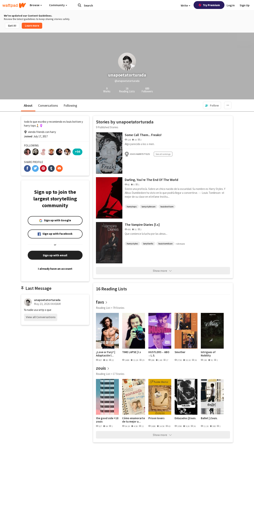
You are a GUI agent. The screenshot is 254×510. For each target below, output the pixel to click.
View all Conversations (40, 317)
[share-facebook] (27, 168)
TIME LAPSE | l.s (131, 352)
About (28, 105)
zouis (101, 368)
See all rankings (163, 154)
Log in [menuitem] (231, 5)
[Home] (14, 5)
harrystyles (132, 243)
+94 (77, 151)
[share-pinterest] (43, 168)
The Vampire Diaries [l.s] (142, 224)
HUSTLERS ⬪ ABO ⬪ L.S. (158, 353)
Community (57, 5)
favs (100, 302)
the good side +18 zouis (107, 420)
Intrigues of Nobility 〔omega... (208, 353)
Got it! (12, 25)
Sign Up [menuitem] (245, 5)
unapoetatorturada (47, 300)
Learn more (32, 25)
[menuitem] (212, 105)
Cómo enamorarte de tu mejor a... (133, 420)
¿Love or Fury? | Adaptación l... (105, 353)
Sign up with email (55, 255)
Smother (180, 352)
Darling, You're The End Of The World (151, 180)
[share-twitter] (35, 168)
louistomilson (165, 243)
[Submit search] (79, 5)
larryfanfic (148, 243)
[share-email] (59, 168)
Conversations (48, 105)
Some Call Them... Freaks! (143, 135)
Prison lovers (156, 418)
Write (184, 5)
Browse (35, 5)
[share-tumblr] (51, 168)
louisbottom (166, 206)
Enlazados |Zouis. (185, 418)
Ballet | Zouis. (209, 418)
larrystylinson (148, 206)
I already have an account (55, 268)
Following (70, 105)
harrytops (132, 206)
